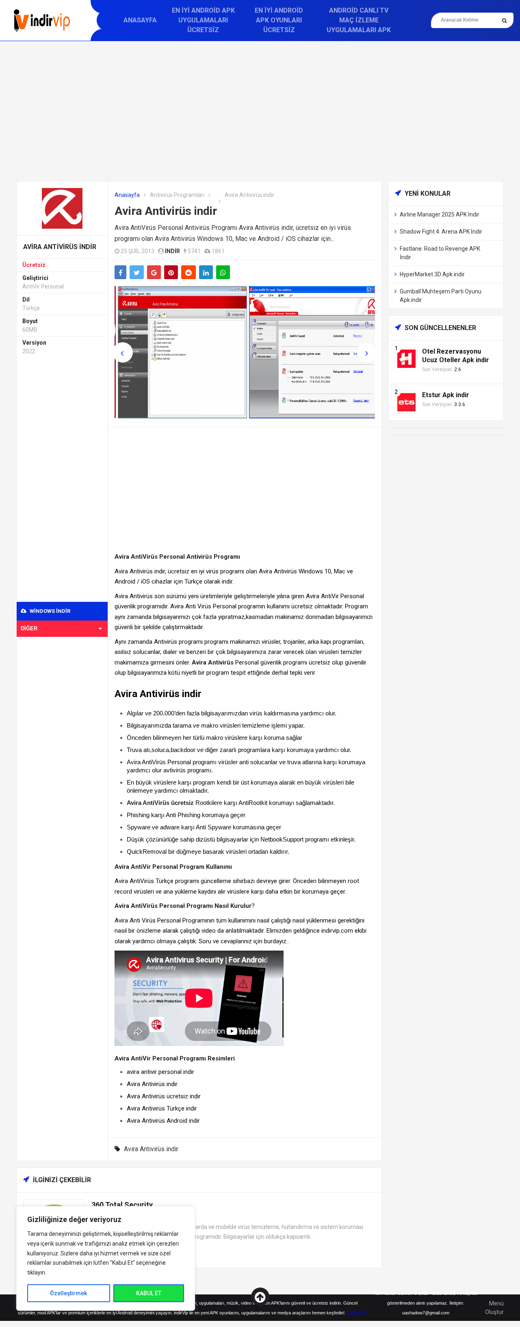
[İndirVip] (41, 20)
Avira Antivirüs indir (166, 211)
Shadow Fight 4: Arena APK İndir (441, 231)
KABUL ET (148, 1293)
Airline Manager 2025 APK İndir (439, 214)
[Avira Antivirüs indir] (62, 208)
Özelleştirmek (68, 1293)
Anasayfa (140, 20)
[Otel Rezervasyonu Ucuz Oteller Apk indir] (406, 358)
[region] (105, 1258)
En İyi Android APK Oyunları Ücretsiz (279, 20)
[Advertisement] (260, 111)
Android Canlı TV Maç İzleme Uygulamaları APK (359, 20)
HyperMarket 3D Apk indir (432, 274)
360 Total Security (122, 1204)
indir (172, 251)
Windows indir (49, 611)
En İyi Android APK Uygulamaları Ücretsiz (203, 20)
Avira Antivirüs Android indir (163, 1120)
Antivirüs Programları (177, 195)
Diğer (29, 628)
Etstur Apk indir (445, 395)
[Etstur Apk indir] (406, 402)
